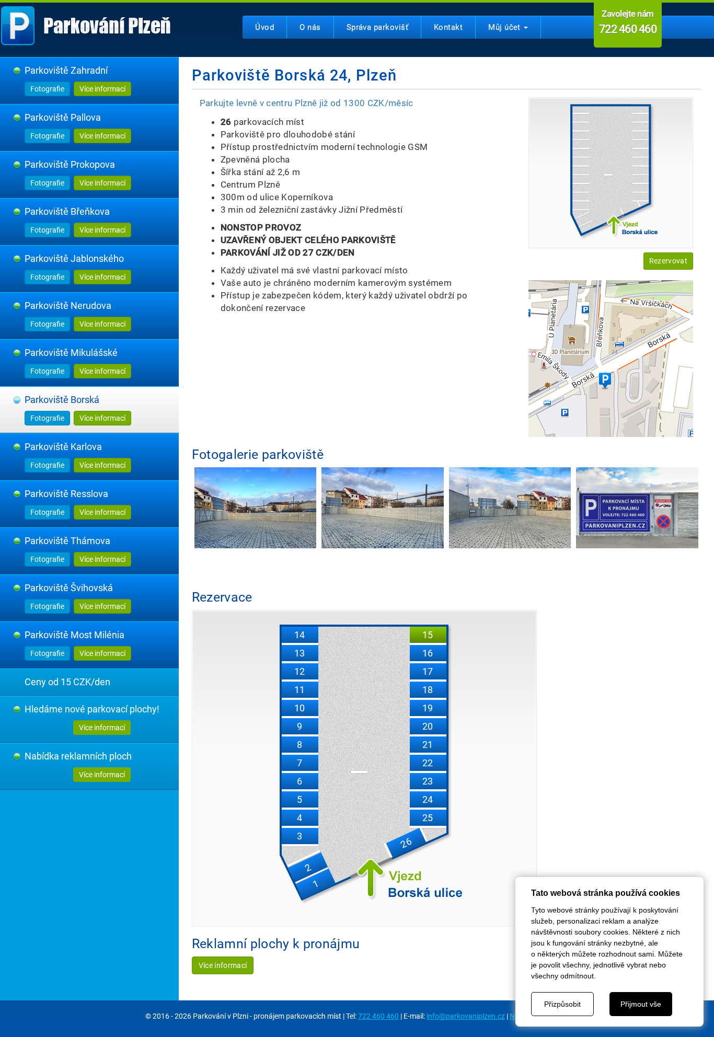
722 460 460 (378, 1016)
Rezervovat (668, 261)
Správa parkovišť (377, 27)
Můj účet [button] (505, 27)
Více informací (102, 89)
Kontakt (448, 27)
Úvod (264, 27)
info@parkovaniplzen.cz (466, 1016)
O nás (310, 27)
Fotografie (47, 89)
